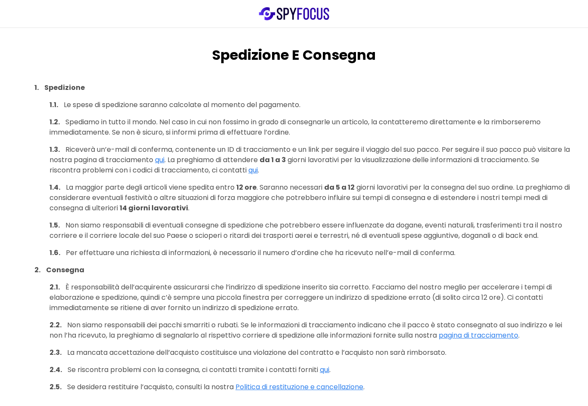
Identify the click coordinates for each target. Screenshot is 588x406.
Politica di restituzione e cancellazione (299, 387)
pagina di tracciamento (478, 335)
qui (159, 160)
